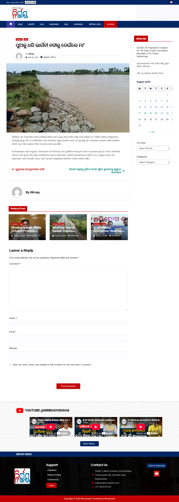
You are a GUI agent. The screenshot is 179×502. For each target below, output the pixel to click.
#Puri (53, 57)
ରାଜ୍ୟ (20, 24)
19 (151, 113)
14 (162, 107)
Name (13, 318)
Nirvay (31, 54)
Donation (52, 470)
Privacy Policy (54, 474)
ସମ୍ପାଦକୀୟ (54, 24)
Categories (142, 156)
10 (140, 107)
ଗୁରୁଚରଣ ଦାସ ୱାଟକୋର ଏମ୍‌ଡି (29, 169)
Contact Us (53, 479)
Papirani (33, 236)
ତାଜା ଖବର (19, 39)
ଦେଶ (42, 24)
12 (151, 107)
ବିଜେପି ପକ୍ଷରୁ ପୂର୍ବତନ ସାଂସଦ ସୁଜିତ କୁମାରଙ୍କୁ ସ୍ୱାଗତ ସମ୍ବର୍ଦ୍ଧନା (95, 171)
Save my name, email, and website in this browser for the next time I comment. (52, 364)
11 (145, 107)
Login (51, 485)
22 (167, 113)
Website (13, 348)
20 (156, 113)
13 (156, 107)
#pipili (46, 57)
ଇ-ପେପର (110, 24)
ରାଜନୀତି (31, 24)
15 (167, 107)
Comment (15, 263)
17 (140, 113)
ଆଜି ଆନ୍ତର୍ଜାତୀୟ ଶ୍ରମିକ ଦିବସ (150, 73)
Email (12, 331)
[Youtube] (156, 474)
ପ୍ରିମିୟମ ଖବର (95, 24)
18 (145, 113)
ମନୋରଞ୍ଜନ (78, 24)
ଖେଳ (66, 24)
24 (139, 119)
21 (162, 113)
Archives (141, 142)
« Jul (152, 131)
